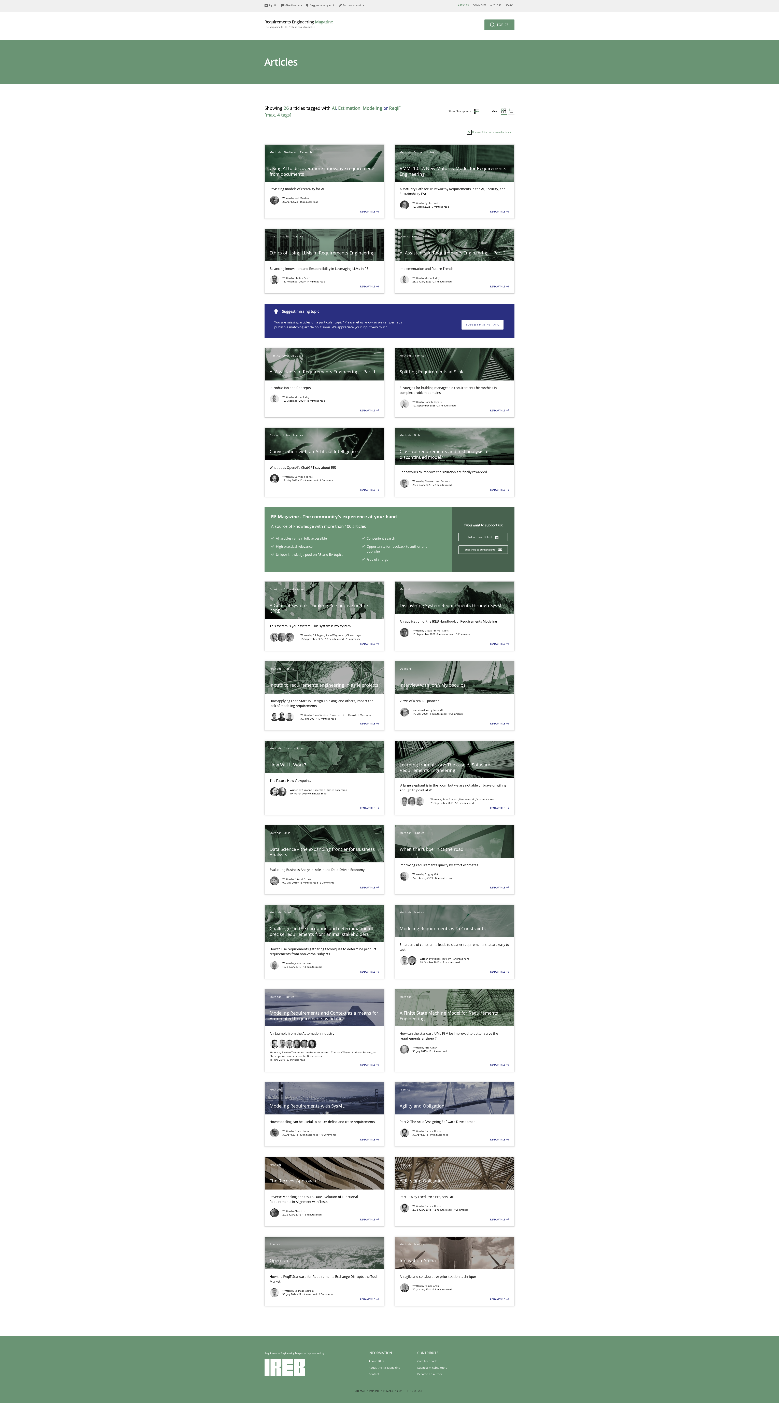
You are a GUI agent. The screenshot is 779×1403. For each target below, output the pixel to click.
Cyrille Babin (432, 203)
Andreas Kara (461, 958)
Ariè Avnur (431, 1047)
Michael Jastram (442, 958)
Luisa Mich (439, 710)
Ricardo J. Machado (359, 715)
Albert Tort (301, 1211)
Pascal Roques (303, 1131)
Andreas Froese (361, 1052)
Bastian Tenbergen (293, 1052)
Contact (374, 1374)
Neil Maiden (302, 198)
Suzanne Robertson (314, 790)
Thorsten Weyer (341, 1052)
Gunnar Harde (433, 1131)
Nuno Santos (320, 715)
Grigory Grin (432, 874)
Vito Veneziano (485, 799)
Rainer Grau (432, 1286)
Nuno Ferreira (338, 715)
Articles (463, 5)
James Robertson (337, 790)
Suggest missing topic (482, 324)
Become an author (429, 1374)
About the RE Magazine (384, 1368)
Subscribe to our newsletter (481, 549)
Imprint (374, 1391)
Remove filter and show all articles (491, 132)
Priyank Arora (303, 879)
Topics (502, 25)
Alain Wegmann (335, 635)
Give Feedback (427, 1361)
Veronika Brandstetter (309, 1056)
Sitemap (360, 1391)
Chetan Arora (303, 278)
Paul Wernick (467, 799)
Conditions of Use (410, 1391)
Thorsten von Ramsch (437, 481)
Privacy (388, 1391)
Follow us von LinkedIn (481, 537)
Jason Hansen (303, 963)
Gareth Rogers (433, 402)
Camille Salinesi (304, 476)
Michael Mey (432, 278)
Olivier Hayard (354, 635)
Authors (495, 5)
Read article (368, 211)
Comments (479, 5)
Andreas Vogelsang (318, 1052)
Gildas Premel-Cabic (437, 630)
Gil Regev (318, 635)
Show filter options (460, 111)
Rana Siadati (450, 799)
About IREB (376, 1361)
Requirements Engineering (299, 24)
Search (510, 5)
